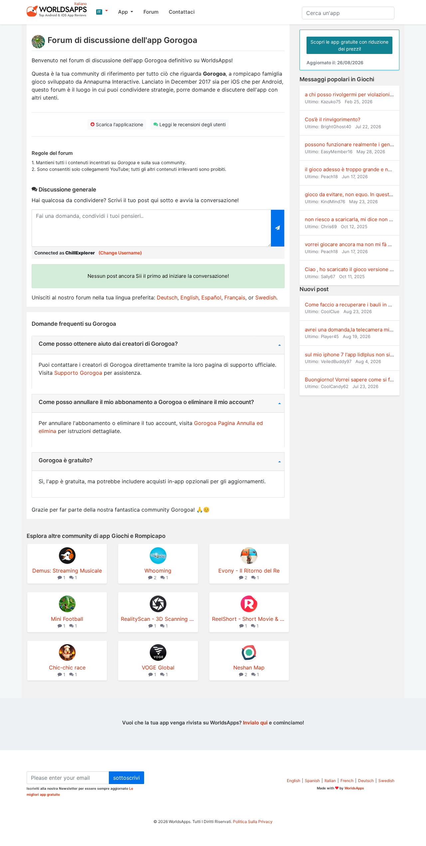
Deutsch (167, 297)
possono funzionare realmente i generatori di (358, 144)
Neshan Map (249, 667)
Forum (150, 12)
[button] (102, 11)
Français (234, 297)
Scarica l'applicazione (119, 124)
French (346, 780)
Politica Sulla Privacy (253, 821)
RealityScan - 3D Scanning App (158, 619)
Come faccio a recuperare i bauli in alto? (352, 304)
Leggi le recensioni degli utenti (192, 124)
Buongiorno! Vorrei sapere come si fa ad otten (359, 379)
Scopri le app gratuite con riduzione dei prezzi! (349, 45)
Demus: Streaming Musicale (67, 570)
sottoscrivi (126, 777)
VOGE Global (158, 667)
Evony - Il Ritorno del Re (249, 570)
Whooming (157, 570)
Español (211, 297)
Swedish (265, 297)
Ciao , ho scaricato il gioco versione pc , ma (355, 269)
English (189, 297)
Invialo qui (255, 722)
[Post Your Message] (278, 228)
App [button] (123, 12)
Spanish (312, 780)
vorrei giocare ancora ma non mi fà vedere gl (357, 244)
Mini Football (67, 619)
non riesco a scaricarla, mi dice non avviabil (356, 219)
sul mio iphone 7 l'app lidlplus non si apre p (355, 354)
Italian (330, 780)
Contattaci (182, 12)
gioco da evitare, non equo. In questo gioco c (357, 194)
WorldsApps (354, 788)
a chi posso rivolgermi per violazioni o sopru (357, 94)
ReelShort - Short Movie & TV (249, 619)
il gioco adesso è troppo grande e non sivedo (358, 169)
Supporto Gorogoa (78, 372)
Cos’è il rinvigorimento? (332, 119)
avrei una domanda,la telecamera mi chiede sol (360, 329)
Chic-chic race (67, 667)
